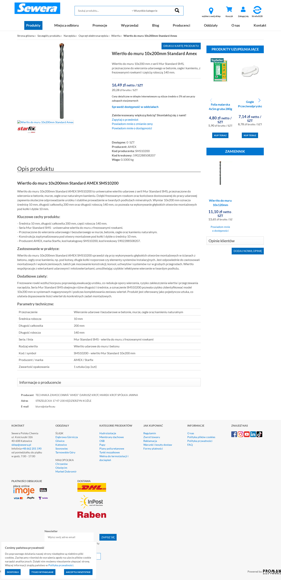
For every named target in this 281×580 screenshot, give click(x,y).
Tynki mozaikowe (109, 452)
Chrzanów (61, 463)
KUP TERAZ (220, 135)
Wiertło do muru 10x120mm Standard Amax (220, 205)
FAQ (190, 444)
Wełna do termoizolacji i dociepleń (113, 458)
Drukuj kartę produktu (181, 45)
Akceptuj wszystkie (78, 572)
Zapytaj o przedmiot (125, 119)
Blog (155, 25)
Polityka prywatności (199, 440)
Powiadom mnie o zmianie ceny (132, 123)
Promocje (100, 25)
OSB (102, 440)
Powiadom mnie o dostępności (132, 128)
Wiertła (115, 35)
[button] (259, 100)
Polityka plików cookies (201, 437)
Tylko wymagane (42, 572)
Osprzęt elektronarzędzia (93, 35)
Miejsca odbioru (66, 25)
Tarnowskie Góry (65, 452)
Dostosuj (13, 572)
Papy (102, 444)
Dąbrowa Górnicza (66, 437)
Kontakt (260, 25)
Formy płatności (153, 448)
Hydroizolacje (107, 433)
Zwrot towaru (151, 437)
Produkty (33, 25)
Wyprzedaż (129, 25)
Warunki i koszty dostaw (157, 444)
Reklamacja (150, 440)
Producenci (181, 25)
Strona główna (25, 35)
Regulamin (149, 433)
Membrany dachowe (111, 437)
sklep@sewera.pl (21, 444)
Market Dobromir (66, 471)
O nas (235, 25)
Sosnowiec (61, 448)
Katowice (61, 444)
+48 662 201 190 (31, 448)
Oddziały (211, 25)
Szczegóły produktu (49, 35)
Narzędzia (70, 35)
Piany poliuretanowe (111, 448)
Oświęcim (61, 467)
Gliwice (59, 440)
